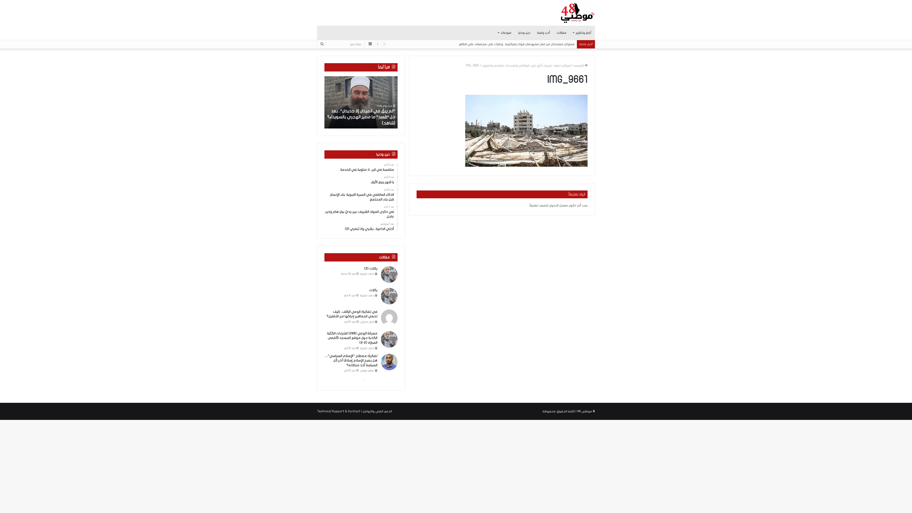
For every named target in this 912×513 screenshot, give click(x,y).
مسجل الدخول (558, 205)
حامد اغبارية (367, 274)
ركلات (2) (370, 268)
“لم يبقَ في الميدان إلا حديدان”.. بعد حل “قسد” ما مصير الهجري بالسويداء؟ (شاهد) (361, 117)
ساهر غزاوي (367, 370)
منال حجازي (367, 322)
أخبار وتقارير (583, 32)
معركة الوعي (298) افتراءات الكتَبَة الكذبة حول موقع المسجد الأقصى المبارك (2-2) (352, 338)
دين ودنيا (524, 32)
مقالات (561, 32)
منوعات (506, 32)
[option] (361, 102)
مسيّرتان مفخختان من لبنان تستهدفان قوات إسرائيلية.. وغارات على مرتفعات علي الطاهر (517, 44)
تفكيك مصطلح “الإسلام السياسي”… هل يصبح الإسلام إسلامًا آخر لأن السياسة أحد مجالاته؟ (350, 360)
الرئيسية (579, 65)
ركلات (373, 290)
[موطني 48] (577, 12)
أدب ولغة (543, 32)
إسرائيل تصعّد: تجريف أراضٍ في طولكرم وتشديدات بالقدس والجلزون (526, 65)
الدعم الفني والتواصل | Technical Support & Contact (354, 411)
